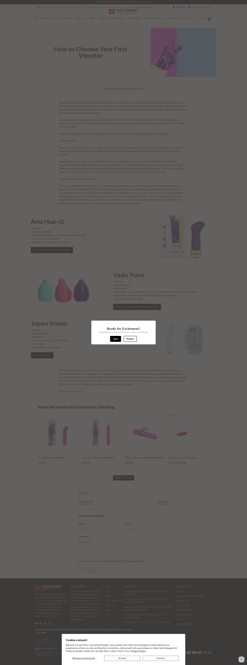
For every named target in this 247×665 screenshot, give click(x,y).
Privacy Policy (138, 651)
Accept (122, 658)
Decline (160, 658)
